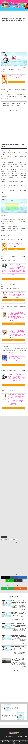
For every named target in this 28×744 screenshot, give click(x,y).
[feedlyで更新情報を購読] (7, 588)
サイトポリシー (20, 96)
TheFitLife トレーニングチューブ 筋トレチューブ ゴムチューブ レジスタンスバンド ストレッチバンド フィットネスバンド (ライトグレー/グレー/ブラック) (16, 377)
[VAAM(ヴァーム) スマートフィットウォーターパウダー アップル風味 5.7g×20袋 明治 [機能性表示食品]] (4, 358)
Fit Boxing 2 (5, 537)
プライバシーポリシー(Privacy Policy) (20, 737)
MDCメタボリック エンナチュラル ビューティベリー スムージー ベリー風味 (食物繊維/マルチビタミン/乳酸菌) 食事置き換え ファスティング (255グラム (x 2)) (16, 333)
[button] (18, 580)
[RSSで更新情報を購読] (20, 588)
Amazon (16, 81)
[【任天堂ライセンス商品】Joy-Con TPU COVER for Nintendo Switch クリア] (4, 295)
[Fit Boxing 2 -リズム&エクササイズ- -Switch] (4, 79)
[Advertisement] (14, 36)
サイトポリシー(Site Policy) (7, 736)
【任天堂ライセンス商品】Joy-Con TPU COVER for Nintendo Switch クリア (16, 294)
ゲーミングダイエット (13, 539)
